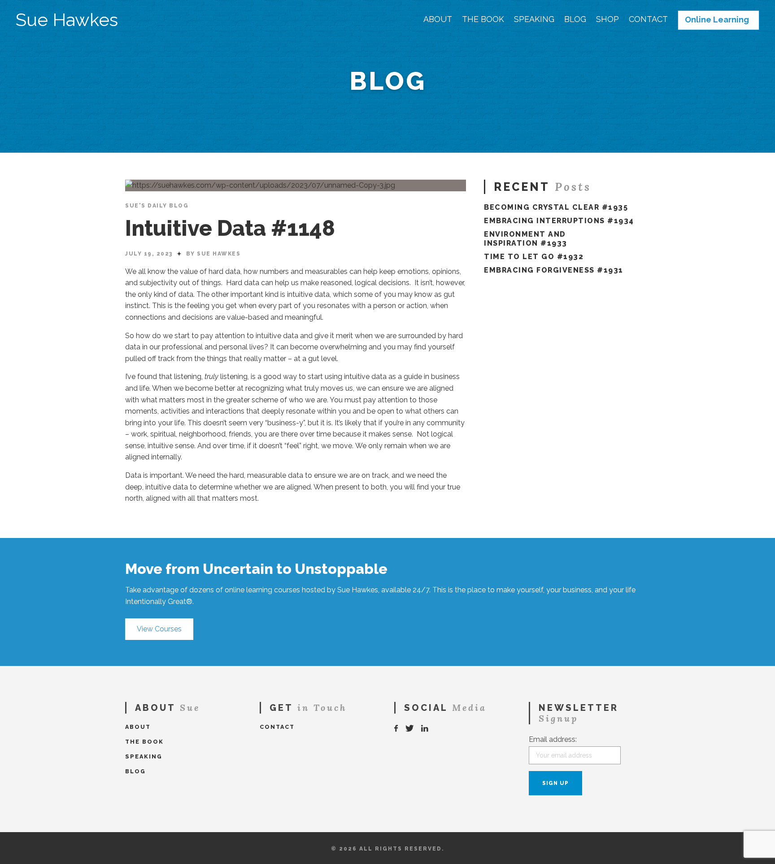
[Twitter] (409, 728)
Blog (575, 19)
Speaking (534, 19)
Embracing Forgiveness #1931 (553, 270)
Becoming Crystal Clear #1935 (556, 207)
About (437, 19)
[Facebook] (396, 728)
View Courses (159, 629)
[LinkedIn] (425, 728)
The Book (483, 19)
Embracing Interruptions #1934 (559, 220)
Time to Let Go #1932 (533, 256)
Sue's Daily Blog (156, 206)
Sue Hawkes (67, 20)
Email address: (553, 739)
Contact (648, 19)
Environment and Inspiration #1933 (525, 238)
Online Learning (717, 19)
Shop (607, 19)
